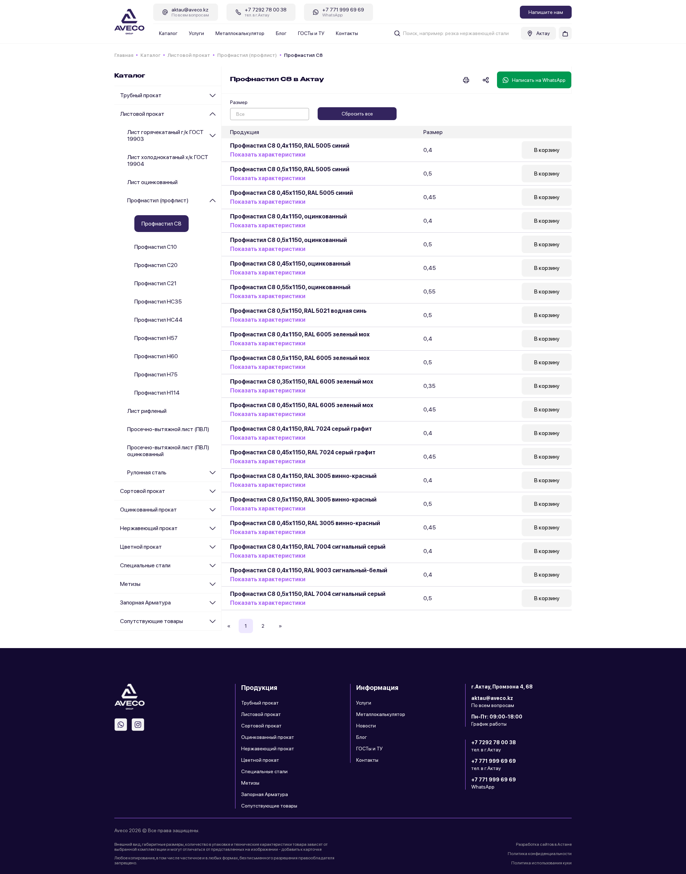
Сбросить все (357, 114)
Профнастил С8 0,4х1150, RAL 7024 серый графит (301, 428)
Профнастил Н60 (156, 356)
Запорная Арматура (145, 602)
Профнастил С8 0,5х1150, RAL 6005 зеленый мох (300, 358)
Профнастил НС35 (158, 301)
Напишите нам (545, 12)
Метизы (130, 584)
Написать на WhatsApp (539, 80)
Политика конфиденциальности (540, 853)
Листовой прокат (189, 55)
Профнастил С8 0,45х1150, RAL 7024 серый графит (303, 452)
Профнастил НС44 (158, 319)
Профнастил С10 (155, 246)
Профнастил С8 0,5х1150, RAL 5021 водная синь (298, 310)
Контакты (347, 33)
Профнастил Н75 (156, 374)
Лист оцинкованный (152, 182)
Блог (281, 33)
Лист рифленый (146, 411)
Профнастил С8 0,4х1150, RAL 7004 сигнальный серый (308, 546)
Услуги (196, 33)
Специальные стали (145, 565)
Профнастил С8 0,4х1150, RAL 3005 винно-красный (303, 476)
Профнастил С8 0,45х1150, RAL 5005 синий (291, 192)
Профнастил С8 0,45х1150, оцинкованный (290, 263)
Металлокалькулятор (239, 33)
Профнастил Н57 (156, 338)
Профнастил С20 (156, 265)
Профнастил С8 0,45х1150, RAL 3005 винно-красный (305, 523)
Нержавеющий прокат (149, 528)
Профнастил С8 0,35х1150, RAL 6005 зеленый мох (301, 381)
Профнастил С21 (155, 283)
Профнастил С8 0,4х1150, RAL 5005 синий (289, 145)
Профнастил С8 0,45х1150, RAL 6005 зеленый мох (301, 405)
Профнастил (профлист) (247, 55)
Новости (366, 726)
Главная (123, 55)
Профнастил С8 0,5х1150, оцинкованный (288, 240)
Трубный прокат (140, 95)
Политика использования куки (541, 862)
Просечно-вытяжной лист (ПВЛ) (168, 429)
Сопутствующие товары (151, 621)
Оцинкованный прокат (148, 509)
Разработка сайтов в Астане (544, 844)
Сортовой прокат (142, 491)
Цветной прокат (141, 546)
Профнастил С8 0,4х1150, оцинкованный (288, 216)
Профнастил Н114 (157, 392)
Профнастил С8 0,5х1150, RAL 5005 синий (289, 169)
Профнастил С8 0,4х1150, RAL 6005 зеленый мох (300, 334)
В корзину (547, 150)
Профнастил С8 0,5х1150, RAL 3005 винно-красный (303, 499)
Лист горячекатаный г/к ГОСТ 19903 (165, 135)
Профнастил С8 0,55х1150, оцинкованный (290, 287)
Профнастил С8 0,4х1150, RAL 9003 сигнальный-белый (308, 570)
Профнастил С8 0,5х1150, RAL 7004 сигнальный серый (308, 594)
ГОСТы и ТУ (311, 33)
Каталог (168, 33)
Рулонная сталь (146, 472)
